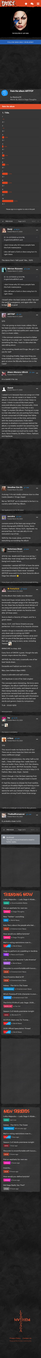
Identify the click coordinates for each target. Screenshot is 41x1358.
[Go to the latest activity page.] (26, 3)
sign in (13, 209)
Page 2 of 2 (22, 221)
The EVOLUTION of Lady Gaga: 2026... (19, 1002)
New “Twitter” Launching (13, 916)
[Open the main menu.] (38, 3)
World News (15, 920)
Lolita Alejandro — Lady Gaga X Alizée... (19, 899)
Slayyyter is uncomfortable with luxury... (20, 968)
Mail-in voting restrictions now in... (17, 942)
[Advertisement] (20, 65)
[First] (2, 221)
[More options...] (37, 230)
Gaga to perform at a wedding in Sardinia (20, 950)
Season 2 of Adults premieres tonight (18, 1011)
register (19, 209)
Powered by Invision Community (20, 1341)
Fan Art (17, 1006)
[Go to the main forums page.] (32, 3)
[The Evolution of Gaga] (20, 23)
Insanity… (7, 1167)
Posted (14, 231)
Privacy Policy (15, 1338)
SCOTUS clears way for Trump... (16, 1019)
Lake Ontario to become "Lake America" (19, 959)
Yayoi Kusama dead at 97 (13, 976)
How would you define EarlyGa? (16, 933)
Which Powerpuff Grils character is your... (20, 993)
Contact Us (27, 1338)
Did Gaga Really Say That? (14, 1184)
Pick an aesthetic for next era (15, 907)
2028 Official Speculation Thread (16, 1028)
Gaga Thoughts (30, 99)
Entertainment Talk (21, 997)
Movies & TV (16, 1014)
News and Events (17, 954)
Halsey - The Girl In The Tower (15, 985)
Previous (9, 221)
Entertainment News (18, 928)
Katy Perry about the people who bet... (19, 925)
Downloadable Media (19, 903)
